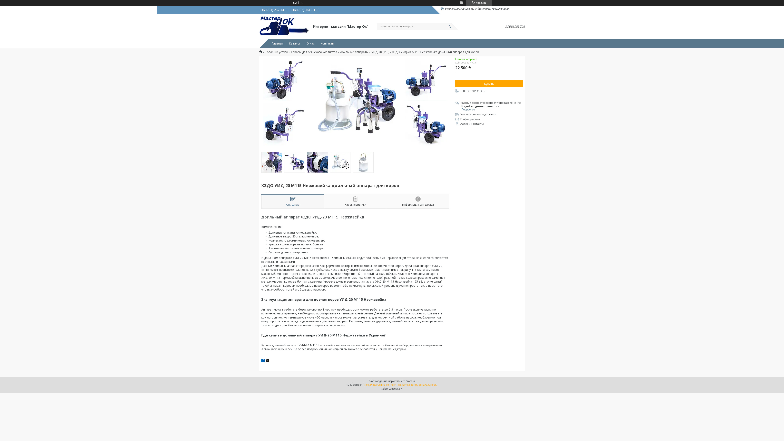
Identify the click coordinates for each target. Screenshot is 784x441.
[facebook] (263, 361)
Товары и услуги (276, 52)
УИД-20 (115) (380, 52)
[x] (267, 361)
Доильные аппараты (354, 52)
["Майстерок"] (284, 26)
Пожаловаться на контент (380, 384)
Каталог (295, 43)
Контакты (327, 43)
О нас (310, 43)
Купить (489, 84)
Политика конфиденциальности (418, 384)
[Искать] (449, 26)
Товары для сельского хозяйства (314, 52)
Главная (277, 43)
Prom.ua (410, 381)
